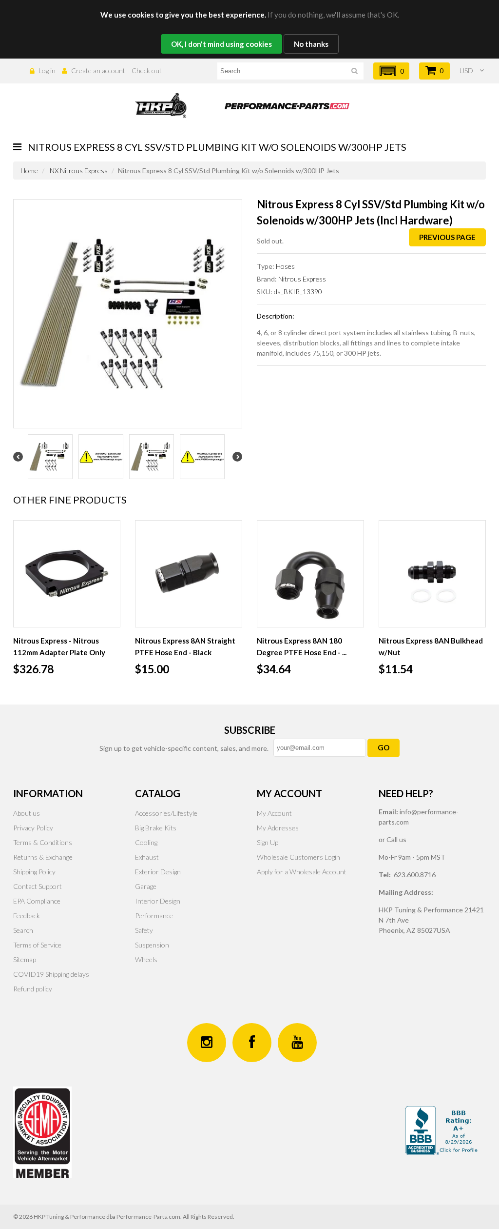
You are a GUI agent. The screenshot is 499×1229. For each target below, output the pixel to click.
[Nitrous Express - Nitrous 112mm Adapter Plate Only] (66, 573)
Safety (144, 930)
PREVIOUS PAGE (447, 237)
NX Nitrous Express (79, 170)
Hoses (285, 266)
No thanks (311, 44)
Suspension (152, 945)
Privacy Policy (33, 828)
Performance (154, 915)
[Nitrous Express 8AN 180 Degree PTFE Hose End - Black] (310, 573)
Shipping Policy (34, 871)
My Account (274, 813)
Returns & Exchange (43, 857)
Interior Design (157, 901)
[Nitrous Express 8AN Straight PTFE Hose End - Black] (188, 573)
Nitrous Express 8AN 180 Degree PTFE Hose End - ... (301, 646)
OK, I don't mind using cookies (221, 44)
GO (383, 747)
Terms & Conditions (42, 842)
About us (26, 813)
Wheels (146, 959)
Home (29, 170)
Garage (145, 886)
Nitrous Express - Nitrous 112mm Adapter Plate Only (59, 646)
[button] (391, 71)
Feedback (26, 915)
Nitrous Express (302, 279)
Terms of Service (37, 945)
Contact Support (37, 886)
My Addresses (278, 828)
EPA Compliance (36, 901)
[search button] (354, 72)
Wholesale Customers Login (298, 857)
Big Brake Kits (155, 828)
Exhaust (147, 857)
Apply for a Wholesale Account (301, 871)
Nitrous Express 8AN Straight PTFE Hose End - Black (185, 646)
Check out (147, 70)
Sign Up (267, 842)
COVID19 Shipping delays (51, 974)
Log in (47, 70)
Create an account (98, 70)
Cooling (146, 842)
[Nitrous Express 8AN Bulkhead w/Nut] (432, 573)
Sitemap (24, 959)
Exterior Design (158, 871)
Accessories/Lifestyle (166, 813)
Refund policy (32, 989)
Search (23, 930)
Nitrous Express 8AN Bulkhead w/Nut (431, 646)
